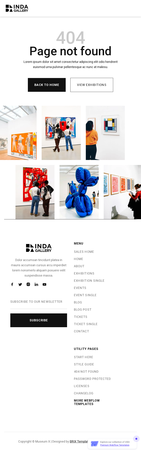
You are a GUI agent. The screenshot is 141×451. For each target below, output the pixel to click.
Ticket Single (86, 324)
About (79, 266)
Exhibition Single (89, 280)
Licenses (81, 386)
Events (80, 288)
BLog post (82, 309)
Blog (78, 302)
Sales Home (84, 251)
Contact (81, 331)
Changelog (83, 393)
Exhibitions (84, 273)
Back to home (46, 85)
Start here (83, 357)
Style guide (84, 364)
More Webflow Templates (87, 402)
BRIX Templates (81, 441)
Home (78, 259)
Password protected (92, 379)
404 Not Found (86, 371)
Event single (85, 295)
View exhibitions (91, 85)
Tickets (81, 317)
